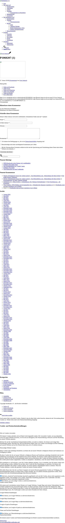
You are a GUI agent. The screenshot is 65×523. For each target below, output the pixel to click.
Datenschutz (3, 520)
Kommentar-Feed (8, 399)
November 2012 (7, 295)
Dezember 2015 (7, 257)
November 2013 (7, 284)
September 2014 (7, 272)
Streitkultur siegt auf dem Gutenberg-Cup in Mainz (23, 188)
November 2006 (7, 358)
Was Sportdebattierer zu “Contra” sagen (14, 166)
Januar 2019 (6, 222)
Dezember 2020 (7, 208)
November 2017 (7, 241)
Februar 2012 (7, 302)
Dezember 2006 (7, 357)
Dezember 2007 (7, 348)
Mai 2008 (6, 345)
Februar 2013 (7, 292)
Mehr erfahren (6, 422)
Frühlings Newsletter (9, 167)
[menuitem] (34, 3)
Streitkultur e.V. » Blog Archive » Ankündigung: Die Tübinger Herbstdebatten (24, 182)
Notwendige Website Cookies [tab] (8, 448)
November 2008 (7, 340)
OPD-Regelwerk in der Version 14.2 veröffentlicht (16, 163)
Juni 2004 (6, 368)
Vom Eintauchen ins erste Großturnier (13, 169)
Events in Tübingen (8, 383)
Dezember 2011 (7, 305)
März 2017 (6, 247)
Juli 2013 (5, 288)
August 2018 (6, 228)
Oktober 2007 (7, 351)
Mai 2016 (6, 253)
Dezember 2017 (7, 240)
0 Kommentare (13, 80)
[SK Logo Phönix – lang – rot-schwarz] (5, 0)
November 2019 (7, 212)
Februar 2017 (7, 249)
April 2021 (6, 206)
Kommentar (3, 138)
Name (2, 119)
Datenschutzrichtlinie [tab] (5, 515)
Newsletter (6, 386)
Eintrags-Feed (7, 397)
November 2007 (7, 349)
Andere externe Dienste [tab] (6, 482)
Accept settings (4, 522)
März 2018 (6, 235)
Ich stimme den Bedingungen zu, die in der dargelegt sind (23, 141)
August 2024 (6, 194)
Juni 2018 (6, 231)
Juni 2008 (6, 343)
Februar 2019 (7, 220)
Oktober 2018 (7, 226)
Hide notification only (14, 522)
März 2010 (6, 326)
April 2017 (6, 246)
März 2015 (6, 266)
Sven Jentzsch (23, 80)
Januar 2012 (6, 304)
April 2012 (6, 301)
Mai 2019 (6, 217)
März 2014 (6, 279)
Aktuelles (5, 380)
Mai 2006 (6, 360)
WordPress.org (7, 400)
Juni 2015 (6, 261)
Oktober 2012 (7, 296)
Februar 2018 (7, 237)
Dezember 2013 (7, 282)
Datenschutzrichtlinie (31, 141)
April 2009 (6, 337)
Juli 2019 (5, 215)
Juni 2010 (6, 322)
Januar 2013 (6, 293)
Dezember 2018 (7, 223)
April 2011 (6, 314)
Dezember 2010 (7, 317)
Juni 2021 (6, 205)
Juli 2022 (5, 197)
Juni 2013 (6, 290)
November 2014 (7, 270)
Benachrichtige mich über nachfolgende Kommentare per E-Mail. (19, 144)
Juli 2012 (5, 298)
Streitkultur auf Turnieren (10, 388)
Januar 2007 (6, 355)
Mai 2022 (6, 199)
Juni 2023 (6, 196)
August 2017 (6, 244)
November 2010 (7, 319)
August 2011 (6, 308)
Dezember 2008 (7, 339)
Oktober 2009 (7, 331)
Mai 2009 (6, 336)
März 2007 (6, 354)
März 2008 (6, 346)
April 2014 (6, 278)
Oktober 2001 (7, 374)
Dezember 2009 (7, 330)
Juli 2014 (5, 275)
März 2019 (6, 219)
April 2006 (6, 361)
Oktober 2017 (7, 243)
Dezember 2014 (7, 269)
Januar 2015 (6, 267)
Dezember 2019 (7, 211)
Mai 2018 (6, 232)
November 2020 (7, 209)
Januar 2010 (6, 328)
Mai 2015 (6, 263)
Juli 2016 (5, 250)
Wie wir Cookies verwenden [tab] (7, 433)
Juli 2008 (5, 342)
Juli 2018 (5, 229)
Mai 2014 (6, 276)
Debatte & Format (8, 382)
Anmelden (6, 396)
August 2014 (6, 273)
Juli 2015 (5, 260)
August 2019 (6, 214)
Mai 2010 (6, 323)
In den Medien (7, 385)
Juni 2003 (6, 369)
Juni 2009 (6, 334)
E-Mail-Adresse (4, 123)
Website (2, 126)
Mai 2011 (5, 313)
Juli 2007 (5, 352)
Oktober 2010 (7, 320)
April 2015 (6, 264)
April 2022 (6, 200)
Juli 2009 (5, 333)
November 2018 (7, 225)
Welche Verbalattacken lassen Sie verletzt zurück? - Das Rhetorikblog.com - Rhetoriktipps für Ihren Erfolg (31, 176)
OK (1, 422)
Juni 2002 (6, 371)
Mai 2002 (6, 372)
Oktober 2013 (7, 285)
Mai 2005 (6, 366)
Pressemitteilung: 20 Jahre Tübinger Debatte (15, 180)
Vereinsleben (6, 389)
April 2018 (6, 234)
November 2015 (7, 258)
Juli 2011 (5, 310)
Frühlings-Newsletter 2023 (10, 164)
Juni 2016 (6, 252)
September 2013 (7, 287)
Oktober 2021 (7, 202)
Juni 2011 (6, 311)
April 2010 (6, 325)
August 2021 (6, 203)
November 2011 (7, 307)
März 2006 (6, 363)
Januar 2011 (6, 316)
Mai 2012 (6, 299)
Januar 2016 (6, 255)
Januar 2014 (6, 281)
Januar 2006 (6, 365)
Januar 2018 (6, 238)
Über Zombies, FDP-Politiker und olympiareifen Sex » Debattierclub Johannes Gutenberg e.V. (28, 185)
